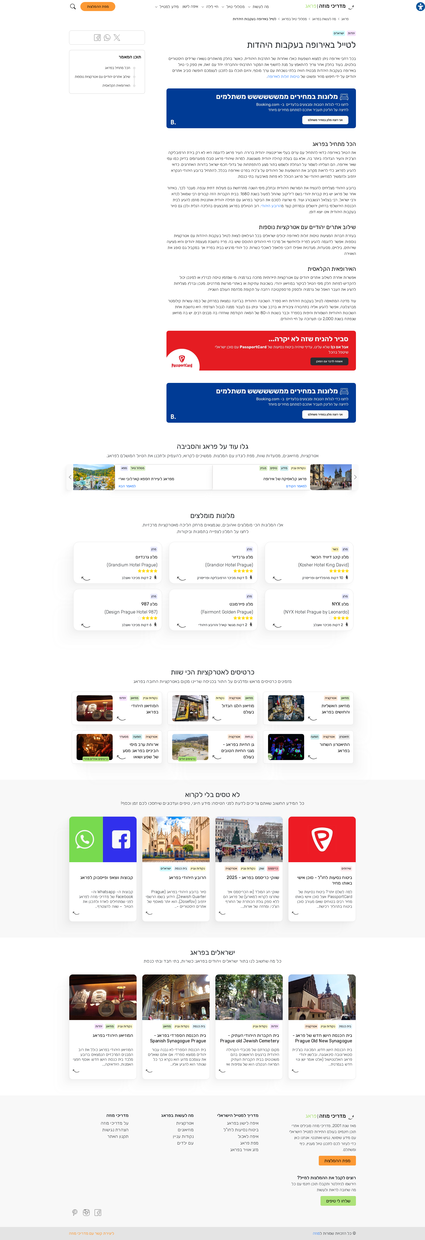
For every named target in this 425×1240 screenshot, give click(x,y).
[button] (73, 6)
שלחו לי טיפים (338, 1201)
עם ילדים (185, 1143)
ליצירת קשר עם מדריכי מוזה (91, 1233)
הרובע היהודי (271, 205)
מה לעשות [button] (260, 6)
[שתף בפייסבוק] (97, 37)
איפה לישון (190, 6)
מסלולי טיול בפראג (294, 19)
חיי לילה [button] (211, 6)
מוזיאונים (186, 1129)
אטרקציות (185, 1123)
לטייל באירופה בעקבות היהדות (254, 19)
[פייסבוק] (98, 1212)
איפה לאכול (248, 1136)
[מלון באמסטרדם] (261, 108)
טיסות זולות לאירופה (283, 76)
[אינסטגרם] (86, 1212)
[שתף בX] (116, 37)
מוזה (316, 1233)
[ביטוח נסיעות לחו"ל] (261, 351)
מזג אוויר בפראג (244, 1149)
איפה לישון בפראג (243, 1123)
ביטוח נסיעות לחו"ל (241, 1129)
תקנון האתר (118, 1136)
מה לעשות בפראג (324, 19)
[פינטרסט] (75, 1212)
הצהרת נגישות (115, 1129)
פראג (345, 19)
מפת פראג (249, 1143)
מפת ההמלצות (98, 6)
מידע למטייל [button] (168, 6)
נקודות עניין (183, 1136)
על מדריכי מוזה (115, 1123)
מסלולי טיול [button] (234, 6)
